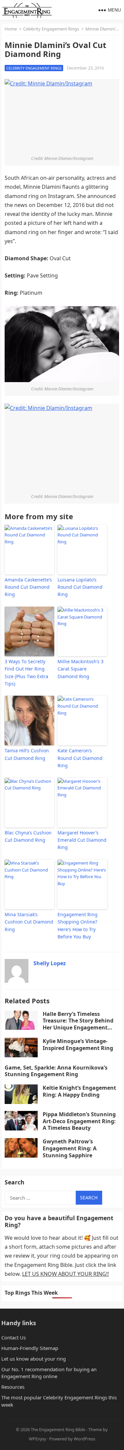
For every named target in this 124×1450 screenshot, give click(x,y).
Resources (12, 1386)
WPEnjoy (37, 1439)
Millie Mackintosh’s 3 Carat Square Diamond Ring (80, 668)
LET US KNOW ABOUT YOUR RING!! (65, 1273)
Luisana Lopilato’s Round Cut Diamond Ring (80, 587)
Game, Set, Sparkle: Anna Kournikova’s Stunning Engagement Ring (56, 1071)
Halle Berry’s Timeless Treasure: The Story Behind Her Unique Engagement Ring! (78, 1024)
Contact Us (13, 1337)
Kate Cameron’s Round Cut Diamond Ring (80, 758)
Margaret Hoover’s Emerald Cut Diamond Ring (82, 840)
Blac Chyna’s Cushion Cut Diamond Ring (28, 836)
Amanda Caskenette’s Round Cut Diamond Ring (28, 587)
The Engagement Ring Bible (58, 1429)
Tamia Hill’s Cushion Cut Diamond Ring (27, 754)
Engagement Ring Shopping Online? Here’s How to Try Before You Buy (78, 925)
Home (11, 29)
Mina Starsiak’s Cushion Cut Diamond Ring (29, 921)
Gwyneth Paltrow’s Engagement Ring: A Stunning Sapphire (70, 1148)
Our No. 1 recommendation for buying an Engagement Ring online (49, 1373)
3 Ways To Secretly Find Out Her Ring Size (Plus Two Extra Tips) (26, 672)
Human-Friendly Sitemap (29, 1348)
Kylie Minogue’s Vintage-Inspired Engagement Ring (78, 1044)
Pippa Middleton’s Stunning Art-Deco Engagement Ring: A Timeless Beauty (79, 1121)
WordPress (84, 1439)
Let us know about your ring (33, 1358)
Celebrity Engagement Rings (51, 29)
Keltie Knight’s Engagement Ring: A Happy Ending (79, 1091)
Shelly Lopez (49, 963)
